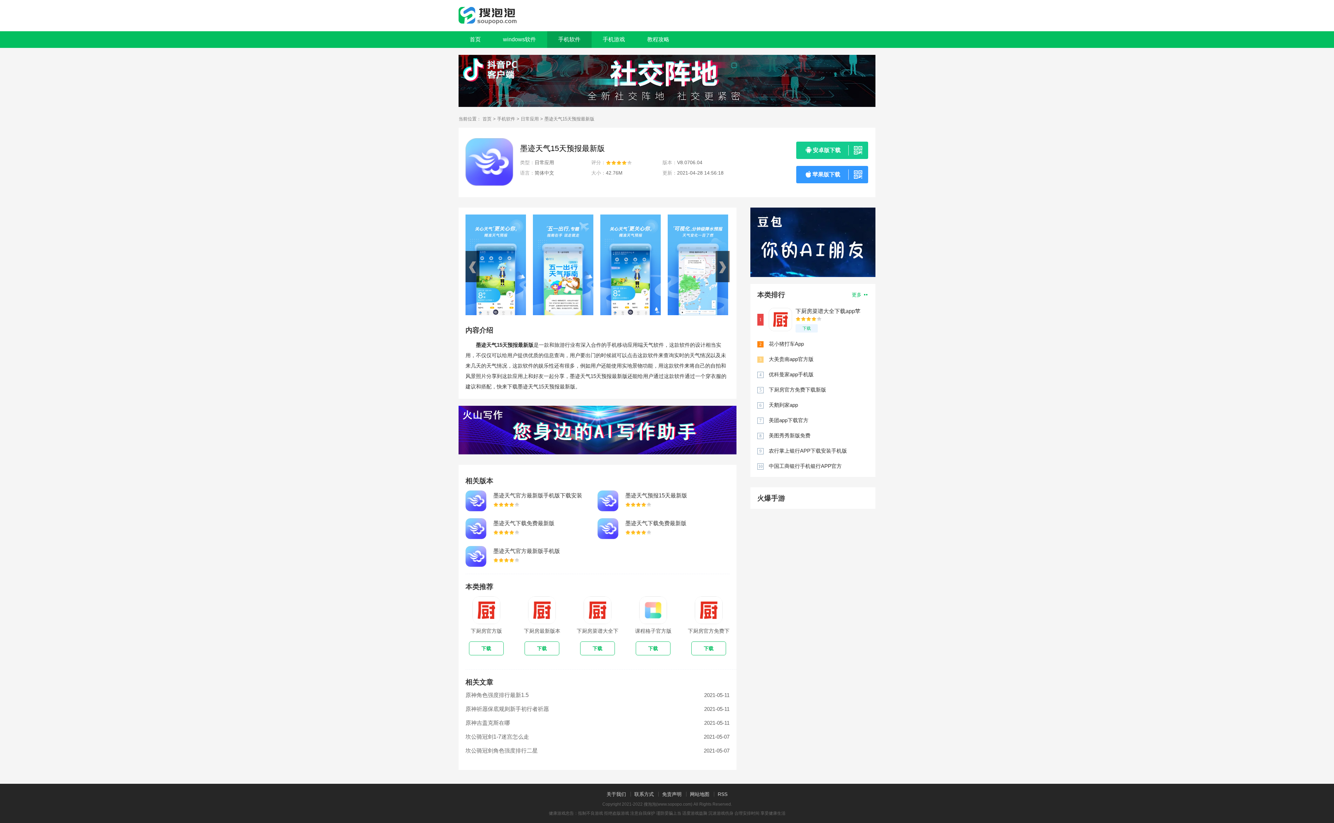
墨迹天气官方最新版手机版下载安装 (537, 495)
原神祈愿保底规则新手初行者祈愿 (507, 709)
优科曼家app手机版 (791, 374)
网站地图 (699, 794)
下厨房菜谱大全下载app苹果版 (828, 311)
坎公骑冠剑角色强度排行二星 (502, 751)
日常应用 (530, 118)
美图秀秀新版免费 (789, 435)
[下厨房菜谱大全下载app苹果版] (780, 319)
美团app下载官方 (788, 420)
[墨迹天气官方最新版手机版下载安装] (476, 500)
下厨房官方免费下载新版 (797, 390)
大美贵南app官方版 (791, 359)
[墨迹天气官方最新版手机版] (476, 556)
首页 (475, 39)
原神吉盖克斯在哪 (488, 723)
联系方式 (644, 794)
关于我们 (616, 794)
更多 (857, 294)
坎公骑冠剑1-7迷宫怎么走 (497, 737)
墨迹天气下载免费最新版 (523, 523)
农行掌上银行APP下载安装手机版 (808, 451)
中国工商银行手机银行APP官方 (805, 466)
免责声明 (672, 794)
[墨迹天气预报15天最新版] (608, 500)
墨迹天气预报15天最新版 (656, 495)
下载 (806, 328)
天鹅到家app (783, 405)
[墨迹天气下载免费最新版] (476, 528)
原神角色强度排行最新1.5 (497, 695)
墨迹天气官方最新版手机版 (526, 551)
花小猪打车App (786, 344)
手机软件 (506, 118)
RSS (722, 794)
